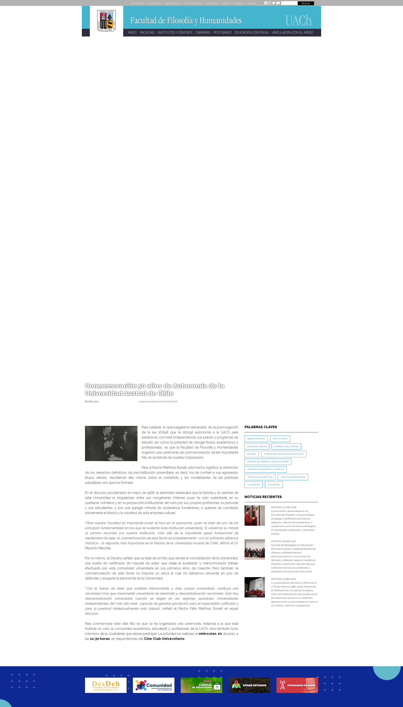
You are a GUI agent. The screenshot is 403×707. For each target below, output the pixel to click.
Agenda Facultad (256, 438)
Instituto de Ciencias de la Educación (284, 454)
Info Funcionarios (193, 3)
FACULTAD (147, 32)
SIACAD (226, 3)
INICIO (132, 32)
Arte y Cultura (280, 438)
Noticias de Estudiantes (292, 477)
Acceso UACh (137, 3)
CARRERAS (203, 32)
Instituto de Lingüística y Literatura (265, 469)
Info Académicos (173, 3)
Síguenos (251, 3)
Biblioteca (239, 3)
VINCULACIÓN (274, 484)
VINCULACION (253, 484)
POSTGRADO (223, 32)
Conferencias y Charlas (286, 446)
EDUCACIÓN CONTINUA (251, 32)
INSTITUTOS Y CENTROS (175, 32)
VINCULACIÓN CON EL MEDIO (292, 32)
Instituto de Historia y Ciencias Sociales (268, 461)
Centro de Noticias (257, 446)
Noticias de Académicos (260, 477)
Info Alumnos (154, 3)
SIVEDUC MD (212, 3)
